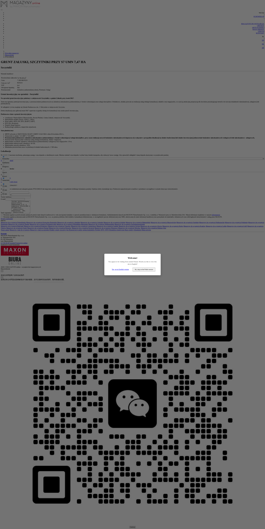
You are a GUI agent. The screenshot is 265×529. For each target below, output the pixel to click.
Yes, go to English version (120, 269)
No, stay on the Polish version (144, 269)
